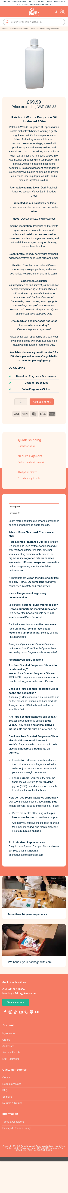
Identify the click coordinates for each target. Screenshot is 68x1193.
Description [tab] (14, 506)
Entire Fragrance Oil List (36, 389)
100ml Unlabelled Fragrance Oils (44, 29)
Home (5, 29)
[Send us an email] (21, 1012)
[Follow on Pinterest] (31, 1012)
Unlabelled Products (19, 29)
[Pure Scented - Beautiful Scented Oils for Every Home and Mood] (34, 11)
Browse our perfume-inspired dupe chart (33, 609)
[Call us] (26, 1012)
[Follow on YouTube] (36, 1012)
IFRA (22, 582)
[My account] (56, 11)
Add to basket (41, 401)
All (62, 29)
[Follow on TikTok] (15, 1012)
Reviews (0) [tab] (14, 513)
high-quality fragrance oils (24, 558)
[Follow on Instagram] (10, 1012)
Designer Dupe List (36, 382)
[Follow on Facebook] (5, 1012)
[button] (4, 12)
